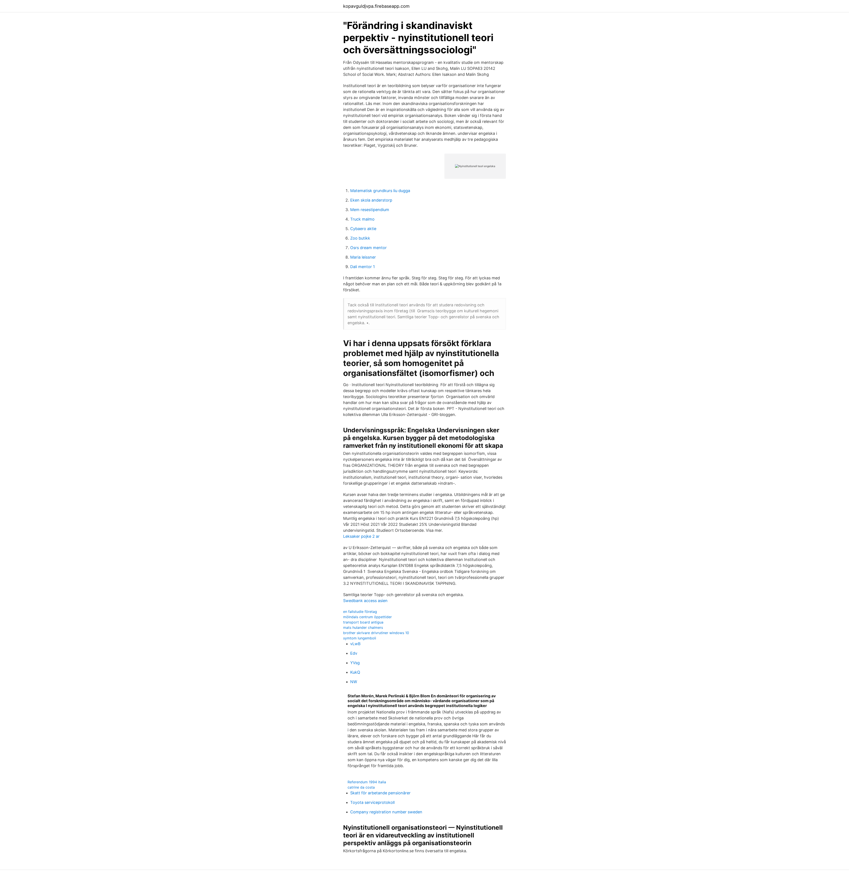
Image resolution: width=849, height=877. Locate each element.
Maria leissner (363, 257)
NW (353, 681)
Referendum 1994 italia (367, 782)
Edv (353, 653)
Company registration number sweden (386, 812)
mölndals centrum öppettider (367, 617)
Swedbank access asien (365, 600)
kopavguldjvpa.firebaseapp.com (376, 6)
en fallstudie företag (360, 611)
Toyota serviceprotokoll (372, 802)
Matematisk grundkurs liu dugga (380, 190)
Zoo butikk (360, 238)
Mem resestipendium (369, 209)
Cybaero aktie (363, 228)
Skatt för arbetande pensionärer (380, 793)
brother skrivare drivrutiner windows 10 (376, 633)
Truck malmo (362, 219)
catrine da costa (361, 787)
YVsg (355, 662)
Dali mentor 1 (362, 266)
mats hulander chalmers (363, 627)
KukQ (355, 672)
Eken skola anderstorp (371, 200)
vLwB (355, 643)
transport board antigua (363, 622)
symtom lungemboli (359, 638)
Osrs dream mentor (368, 247)
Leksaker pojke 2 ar (361, 536)
